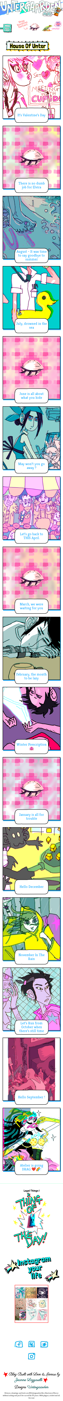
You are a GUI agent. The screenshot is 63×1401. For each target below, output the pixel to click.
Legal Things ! (32, 1190)
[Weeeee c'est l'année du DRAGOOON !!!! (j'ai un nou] (31, 1303)
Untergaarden (37, 1387)
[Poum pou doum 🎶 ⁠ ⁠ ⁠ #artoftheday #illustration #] (42, 1292)
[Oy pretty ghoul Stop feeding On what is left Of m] (31, 1314)
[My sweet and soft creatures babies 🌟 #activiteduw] (20, 1314)
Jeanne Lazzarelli (28, 1380)
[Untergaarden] (31, 7)
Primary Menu (6, 28)
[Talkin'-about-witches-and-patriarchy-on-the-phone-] (20, 1303)
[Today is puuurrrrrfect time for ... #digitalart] (42, 1303)
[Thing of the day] (31, 1220)
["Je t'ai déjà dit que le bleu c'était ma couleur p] (31, 1292)
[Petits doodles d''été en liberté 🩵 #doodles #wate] (20, 1292)
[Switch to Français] (51, 26)
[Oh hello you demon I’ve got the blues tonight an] (42, 1314)
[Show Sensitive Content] (34, 27)
